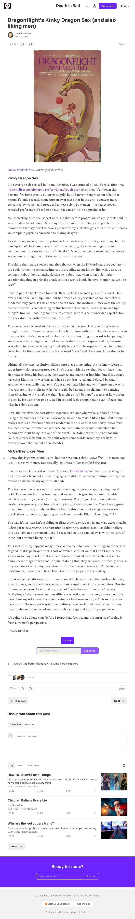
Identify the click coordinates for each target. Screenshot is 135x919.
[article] (67, 783)
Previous (20, 700)
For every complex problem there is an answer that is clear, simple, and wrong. (52, 828)
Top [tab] (11, 765)
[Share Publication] (94, 6)
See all (14, 846)
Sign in (125, 6)
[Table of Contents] (3, 459)
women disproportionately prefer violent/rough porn (44, 189)
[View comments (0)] (22, 44)
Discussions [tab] (33, 765)
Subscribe (108, 6)
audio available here (21, 170)
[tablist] (22, 724)
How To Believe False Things (29, 775)
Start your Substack (59, 903)
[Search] (87, 6)
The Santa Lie (15, 805)
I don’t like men (81, 471)
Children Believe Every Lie (27, 800)
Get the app (83, 903)
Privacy (66, 895)
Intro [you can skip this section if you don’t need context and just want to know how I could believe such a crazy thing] (52, 781)
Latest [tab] (20, 765)
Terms (75, 895)
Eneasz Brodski (23, 33)
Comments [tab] (15, 724)
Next (117, 700)
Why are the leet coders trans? (31, 823)
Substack (51, 912)
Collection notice (90, 895)
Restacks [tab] (29, 724)
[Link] (3, 178)
